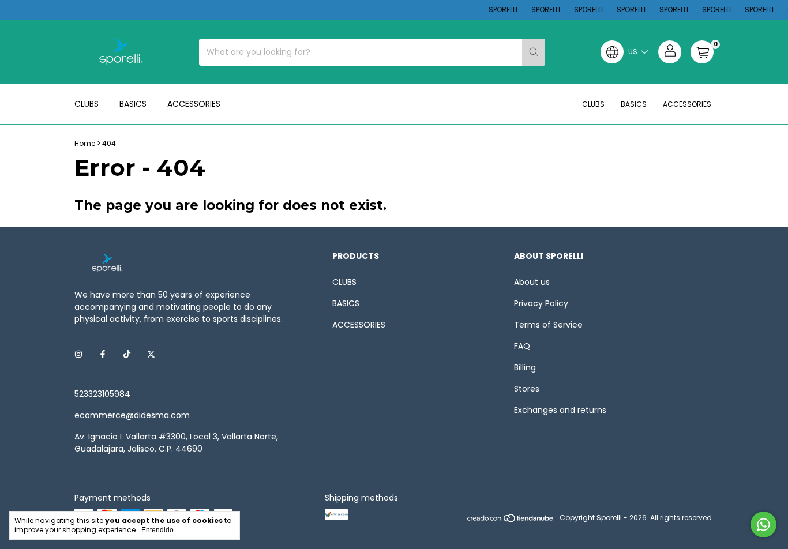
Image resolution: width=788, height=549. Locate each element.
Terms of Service (548, 324)
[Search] (533, 52)
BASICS (133, 104)
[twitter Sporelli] (151, 354)
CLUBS (86, 104)
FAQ (522, 346)
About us (532, 282)
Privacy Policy (541, 303)
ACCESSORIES (193, 104)
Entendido (157, 530)
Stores (526, 388)
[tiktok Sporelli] (127, 354)
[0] (702, 51)
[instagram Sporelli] (78, 354)
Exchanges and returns (560, 410)
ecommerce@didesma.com (132, 415)
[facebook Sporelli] (103, 354)
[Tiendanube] (511, 520)
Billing (525, 367)
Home (84, 143)
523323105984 (102, 394)
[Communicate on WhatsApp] (763, 524)
